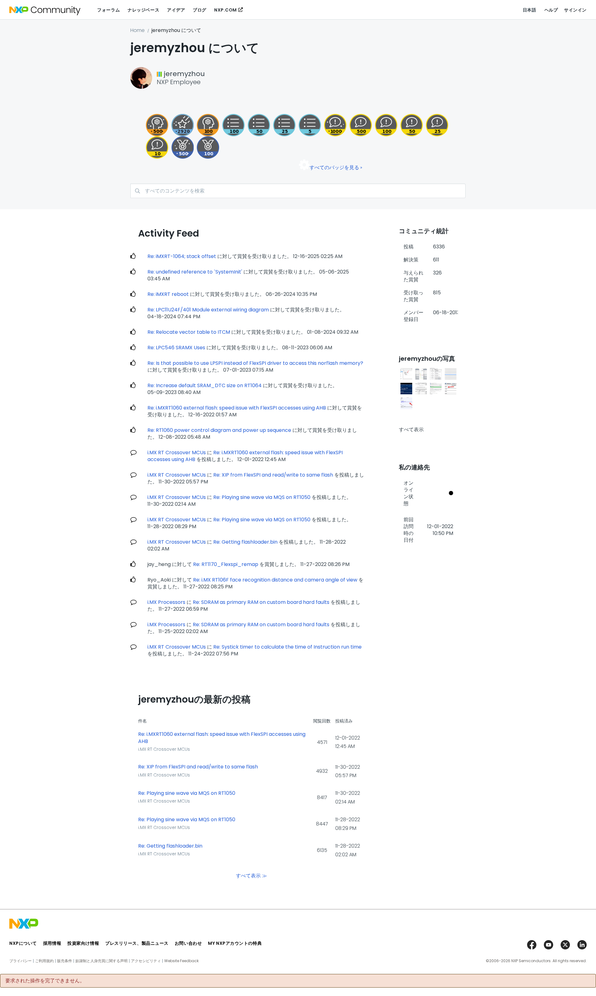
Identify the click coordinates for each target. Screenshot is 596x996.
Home (137, 30)
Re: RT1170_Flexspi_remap (225, 564)
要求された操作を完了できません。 (45, 980)
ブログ (199, 10)
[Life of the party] (335, 125)
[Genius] (361, 125)
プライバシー (20, 961)
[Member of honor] (182, 125)
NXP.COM (225, 10)
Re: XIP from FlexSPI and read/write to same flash (273, 474)
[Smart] (437, 125)
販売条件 (64, 961)
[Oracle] (157, 125)
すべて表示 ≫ (251, 875)
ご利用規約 (44, 961)
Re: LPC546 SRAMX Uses (176, 347)
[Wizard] (208, 125)
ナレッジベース (143, 10)
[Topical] (284, 125)
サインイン (575, 10)
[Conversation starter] (310, 125)
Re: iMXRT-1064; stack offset (181, 256)
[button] (406, 374)
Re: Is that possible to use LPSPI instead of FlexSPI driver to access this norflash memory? (255, 363)
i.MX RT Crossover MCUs (176, 452)
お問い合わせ (188, 943)
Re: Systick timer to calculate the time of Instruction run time (287, 646)
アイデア (176, 10)
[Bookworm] (386, 125)
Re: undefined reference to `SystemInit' (194, 271)
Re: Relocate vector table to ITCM (188, 332)
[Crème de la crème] (182, 147)
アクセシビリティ (146, 961)
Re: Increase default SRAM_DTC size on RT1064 (204, 385)
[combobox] (298, 190)
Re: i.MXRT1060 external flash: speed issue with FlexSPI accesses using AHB (236, 407)
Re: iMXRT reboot (168, 294)
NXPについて (23, 943)
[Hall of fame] (208, 147)
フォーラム (108, 10)
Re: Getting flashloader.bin (245, 542)
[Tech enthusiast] (259, 125)
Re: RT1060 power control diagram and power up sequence (219, 430)
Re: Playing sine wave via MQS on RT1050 (261, 497)
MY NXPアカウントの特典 (235, 943)
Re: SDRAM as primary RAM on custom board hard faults (261, 602)
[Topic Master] (233, 125)
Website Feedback (181, 961)
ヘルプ (551, 10)
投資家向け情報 (83, 943)
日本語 (529, 10)
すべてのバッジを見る (334, 167)
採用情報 (52, 943)
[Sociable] (157, 147)
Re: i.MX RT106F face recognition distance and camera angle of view (275, 579)
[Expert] (411, 125)
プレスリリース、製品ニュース (137, 943)
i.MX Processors (166, 602)
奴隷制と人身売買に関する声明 (101, 961)
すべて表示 (411, 429)
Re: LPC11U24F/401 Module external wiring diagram (208, 309)
